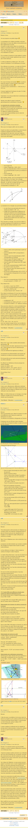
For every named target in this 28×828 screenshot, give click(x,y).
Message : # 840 (5, 33)
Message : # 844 (5, 384)
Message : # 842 (5, 124)
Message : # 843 (5, 337)
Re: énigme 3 (4, 123)
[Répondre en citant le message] (24, 28)
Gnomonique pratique (6, 782)
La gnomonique (18, 327)
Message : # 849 (5, 744)
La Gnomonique (21, 777)
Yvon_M (5, 118)
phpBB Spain (15, 822)
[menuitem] (4, 12)
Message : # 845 (5, 409)
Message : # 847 (5, 711)
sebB (2, 26)
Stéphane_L (3, 403)
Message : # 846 (5, 524)
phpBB (10, 821)
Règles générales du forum (7, 20)
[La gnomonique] (14, 3)
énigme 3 (3, 17)
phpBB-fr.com (16, 824)
